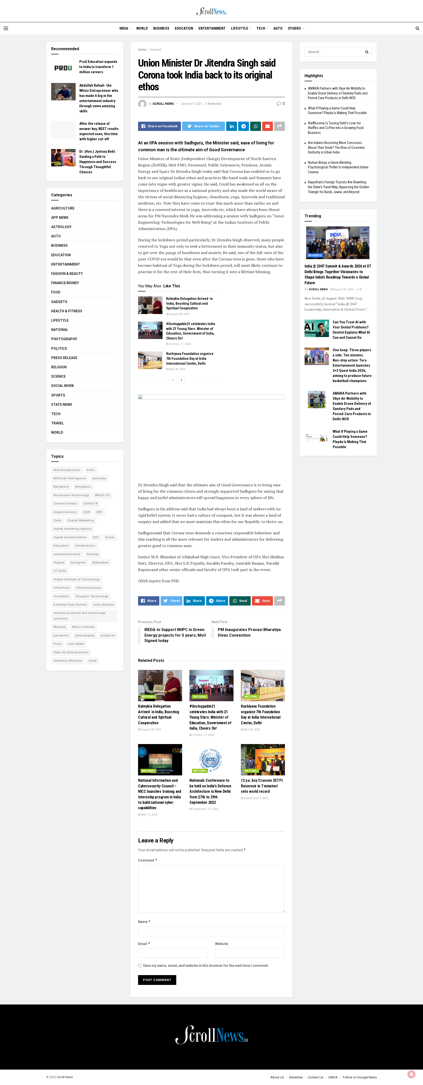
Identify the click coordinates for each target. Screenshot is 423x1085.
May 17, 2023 (148, 814)
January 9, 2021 (191, 103)
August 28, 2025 (178, 314)
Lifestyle (239, 28)
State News (61, 405)
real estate (76, 643)
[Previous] (172, 380)
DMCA (333, 1077)
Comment (147, 860)
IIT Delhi (60, 570)
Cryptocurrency (65, 512)
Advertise (296, 1077)
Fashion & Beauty (67, 274)
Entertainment (212, 28)
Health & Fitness (66, 311)
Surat (92, 660)
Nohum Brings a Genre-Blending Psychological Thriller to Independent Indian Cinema (338, 167)
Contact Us (315, 1077)
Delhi (58, 520)
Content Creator (65, 503)
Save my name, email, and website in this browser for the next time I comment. (206, 966)
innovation (62, 596)
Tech (261, 28)
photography (84, 635)
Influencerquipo (88, 587)
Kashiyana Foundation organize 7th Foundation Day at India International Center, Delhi (189, 358)
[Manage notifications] (411, 1074)
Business (161, 28)
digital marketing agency (73, 528)
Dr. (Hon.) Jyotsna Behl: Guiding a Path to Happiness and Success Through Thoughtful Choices (97, 161)
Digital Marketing (81, 520)
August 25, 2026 (343, 289)
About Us (277, 1077)
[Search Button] (367, 52)
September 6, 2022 (255, 798)
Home (142, 49)
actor (91, 470)
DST (96, 537)
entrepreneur (85, 545)
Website (221, 944)
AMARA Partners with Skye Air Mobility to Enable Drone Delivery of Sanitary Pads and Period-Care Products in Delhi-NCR (337, 93)
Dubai (110, 537)
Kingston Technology (92, 596)
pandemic (61, 635)
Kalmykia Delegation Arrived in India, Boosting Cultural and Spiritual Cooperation (189, 303)
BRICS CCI (102, 495)
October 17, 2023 (179, 344)
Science (58, 376)
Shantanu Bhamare (68, 660)
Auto (277, 28)
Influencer (62, 587)
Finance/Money (65, 283)
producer (108, 635)
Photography (64, 339)
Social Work (62, 386)
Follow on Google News (360, 1077)
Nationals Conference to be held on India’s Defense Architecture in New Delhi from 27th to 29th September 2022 (210, 791)
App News (60, 218)
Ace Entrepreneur (67, 470)
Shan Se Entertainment (71, 652)
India (123, 28)
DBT (99, 512)
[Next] (181, 380)
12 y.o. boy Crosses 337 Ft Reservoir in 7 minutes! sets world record (262, 786)
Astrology (61, 227)
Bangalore (61, 486)
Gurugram (78, 562)
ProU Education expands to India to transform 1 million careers (98, 66)
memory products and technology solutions (80, 615)
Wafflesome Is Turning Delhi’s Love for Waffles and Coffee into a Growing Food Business (336, 128)
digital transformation (70, 537)
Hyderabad (100, 562)
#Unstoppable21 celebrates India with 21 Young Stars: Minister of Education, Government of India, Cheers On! (210, 717)
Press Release (64, 358)
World (142, 28)
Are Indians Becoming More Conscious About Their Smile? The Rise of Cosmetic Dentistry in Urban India (336, 147)
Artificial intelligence (70, 478)
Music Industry (83, 627)
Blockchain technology (71, 495)
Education (184, 28)
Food (55, 292)
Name (144, 921)
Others (294, 28)
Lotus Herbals (103, 604)
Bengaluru (83, 486)
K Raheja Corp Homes (70, 604)
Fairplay (93, 554)
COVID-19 (90, 503)
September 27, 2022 (205, 809)
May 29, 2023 (176, 369)
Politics (59, 348)
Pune (58, 643)
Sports (58, 395)
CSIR (86, 512)
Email (144, 943)
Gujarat (59, 562)
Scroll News (163, 103)
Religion (59, 367)
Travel (57, 423)
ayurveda (99, 478)
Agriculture (62, 208)
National (155, 49)
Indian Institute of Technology (77, 579)
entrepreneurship (67, 554)
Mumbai (60, 627)
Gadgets (59, 302)
